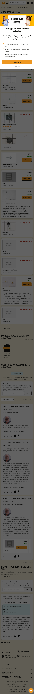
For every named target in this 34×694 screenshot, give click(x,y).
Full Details (17, 66)
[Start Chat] (31, 690)
